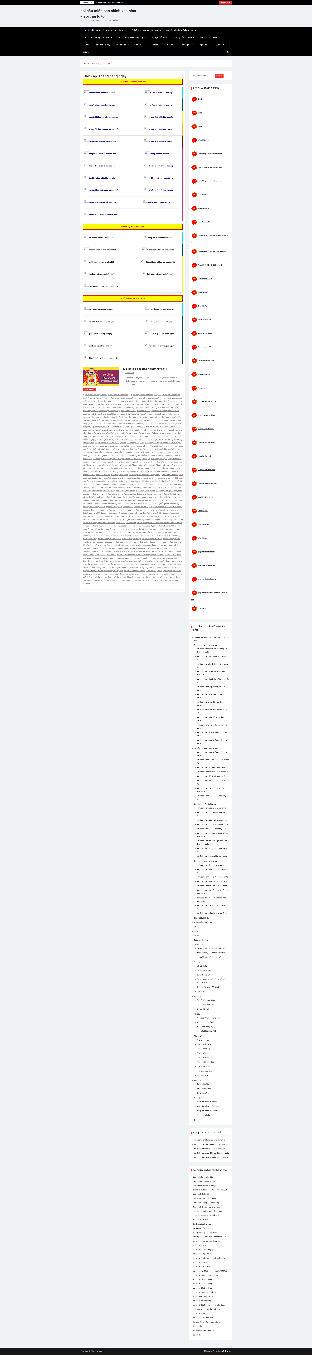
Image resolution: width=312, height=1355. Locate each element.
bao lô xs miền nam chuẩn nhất (101, 274)
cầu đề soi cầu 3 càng (114, 484)
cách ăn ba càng (138, 401)
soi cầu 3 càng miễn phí (170, 532)
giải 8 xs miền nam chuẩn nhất (101, 262)
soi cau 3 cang (111, 520)
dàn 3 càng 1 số (149, 487)
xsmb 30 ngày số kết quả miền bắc (210, 154)
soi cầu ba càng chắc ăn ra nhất (153, 558)
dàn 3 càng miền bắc (128, 494)
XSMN (214, 37)
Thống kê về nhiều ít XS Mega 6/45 (210, 265)
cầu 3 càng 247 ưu (152, 443)
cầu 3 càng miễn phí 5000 (99, 452)
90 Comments (88, 584)
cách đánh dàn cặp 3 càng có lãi (97, 404)
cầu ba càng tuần (164, 478)
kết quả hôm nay (102, 45)
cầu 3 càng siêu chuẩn (137, 456)
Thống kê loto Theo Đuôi (206, 442)
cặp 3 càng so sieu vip (156, 440)
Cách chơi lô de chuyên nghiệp (204, 1186)
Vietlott (137, 45)
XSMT (86, 45)
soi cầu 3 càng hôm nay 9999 (109, 529)
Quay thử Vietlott (204, 1115)
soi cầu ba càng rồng (140, 568)
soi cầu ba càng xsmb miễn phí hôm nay (163, 580)
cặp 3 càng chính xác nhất (171, 417)
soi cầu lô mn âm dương (202, 1301)
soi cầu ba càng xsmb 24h (167, 577)
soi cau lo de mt (219, 1258)
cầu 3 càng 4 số (89, 446)
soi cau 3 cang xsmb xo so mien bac (115, 551)
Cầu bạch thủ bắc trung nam (208, 1018)
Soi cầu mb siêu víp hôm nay (145, 30)
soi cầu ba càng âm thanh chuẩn (154, 551)
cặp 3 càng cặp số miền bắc (116, 417)
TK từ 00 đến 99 (203, 1075)
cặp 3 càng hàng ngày (163, 420)
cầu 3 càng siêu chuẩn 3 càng (157, 456)
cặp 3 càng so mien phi (120, 440)
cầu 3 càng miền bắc (159, 449)
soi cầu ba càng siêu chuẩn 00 (160, 568)
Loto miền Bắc (203, 511)
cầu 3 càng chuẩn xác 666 (164, 446)
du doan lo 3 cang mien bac (170, 497)
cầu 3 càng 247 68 (104, 443)
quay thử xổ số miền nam (206, 565)
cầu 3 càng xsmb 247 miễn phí (98, 475)
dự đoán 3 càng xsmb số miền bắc (147, 516)
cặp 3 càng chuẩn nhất (91, 420)
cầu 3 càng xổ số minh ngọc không (153, 472)
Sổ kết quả (121, 45)
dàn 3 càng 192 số (162, 487)
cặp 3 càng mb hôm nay (144, 430)
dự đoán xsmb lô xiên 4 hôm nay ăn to (212, 772)
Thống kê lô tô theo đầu (206, 429)
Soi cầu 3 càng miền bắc (126, 532)
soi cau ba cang (136, 551)
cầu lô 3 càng (128, 484)
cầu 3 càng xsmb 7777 (119, 475)
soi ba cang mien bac (91, 520)
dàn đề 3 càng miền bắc (119, 497)
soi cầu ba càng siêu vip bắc (134, 571)
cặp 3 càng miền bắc (161, 430)
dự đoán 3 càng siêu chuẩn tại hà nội (143, 510)
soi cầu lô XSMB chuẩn (201, 1305)
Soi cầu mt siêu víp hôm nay (96, 37)
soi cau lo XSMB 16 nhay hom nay (206, 1275)
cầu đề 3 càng (177, 478)
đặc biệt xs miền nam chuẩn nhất (102, 250)
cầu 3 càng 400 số (102, 446)
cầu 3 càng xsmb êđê (170, 475)
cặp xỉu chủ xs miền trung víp (162, 309)
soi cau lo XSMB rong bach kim (204, 1292)
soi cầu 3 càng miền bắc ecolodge (148, 532)
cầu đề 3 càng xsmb (168, 481)
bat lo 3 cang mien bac (123, 401)
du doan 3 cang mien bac (149, 497)
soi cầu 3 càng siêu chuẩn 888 (105, 535)
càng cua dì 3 (122, 414)
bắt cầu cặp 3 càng (93, 398)
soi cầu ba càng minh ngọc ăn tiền (119, 568)
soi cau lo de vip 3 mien (201, 1267)
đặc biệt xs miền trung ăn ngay (101, 321)
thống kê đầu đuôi (204, 374)
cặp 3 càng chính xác (152, 417)
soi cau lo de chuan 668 (212, 1241)
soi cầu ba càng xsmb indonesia (113, 580)
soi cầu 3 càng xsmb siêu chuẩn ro (143, 548)
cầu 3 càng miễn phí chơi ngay (120, 452)
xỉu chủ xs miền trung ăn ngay (101, 309)
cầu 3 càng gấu (106, 449)
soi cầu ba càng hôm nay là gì (142, 561)
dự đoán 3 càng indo (113, 504)
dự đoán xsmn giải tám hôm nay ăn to (212, 881)
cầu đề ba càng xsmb (98, 484)
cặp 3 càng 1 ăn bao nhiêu (146, 414)
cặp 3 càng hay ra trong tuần (124, 423)
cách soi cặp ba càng (152, 404)
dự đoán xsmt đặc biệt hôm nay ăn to (212, 820)
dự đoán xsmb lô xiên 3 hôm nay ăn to (212, 767)
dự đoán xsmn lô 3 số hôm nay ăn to (212, 886)
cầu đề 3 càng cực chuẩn (92, 481)
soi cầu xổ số (198, 1326)
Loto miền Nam (203, 1093)
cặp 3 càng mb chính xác (125, 430)
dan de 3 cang (163, 494)
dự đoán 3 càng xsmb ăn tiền (151, 513)
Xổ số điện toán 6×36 (206, 1000)
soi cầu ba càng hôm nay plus (96, 564)
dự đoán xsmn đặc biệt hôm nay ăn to (212, 877)
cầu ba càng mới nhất (149, 478)
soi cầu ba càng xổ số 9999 (157, 574)
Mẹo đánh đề (214, 1232)
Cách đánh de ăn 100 (201, 1194)
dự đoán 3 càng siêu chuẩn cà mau (115, 510)
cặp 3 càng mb (109, 430)
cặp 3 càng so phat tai (138, 440)
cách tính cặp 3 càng (165, 408)
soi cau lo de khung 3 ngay (203, 1250)
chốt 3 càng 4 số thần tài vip (154, 484)
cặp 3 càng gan (148, 420)
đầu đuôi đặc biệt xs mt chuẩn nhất (103, 358)
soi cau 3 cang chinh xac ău (126, 523)
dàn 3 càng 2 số (176, 487)
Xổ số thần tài (202, 306)
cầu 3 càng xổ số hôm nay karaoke (157, 465)
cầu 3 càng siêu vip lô (142, 459)
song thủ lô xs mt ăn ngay (161, 321)
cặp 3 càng (131, 414)
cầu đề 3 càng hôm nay (111, 481)
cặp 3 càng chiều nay (136, 417)
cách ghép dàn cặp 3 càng (120, 404)
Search (219, 76)
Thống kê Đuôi (203, 1058)
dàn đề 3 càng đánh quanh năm (97, 497)
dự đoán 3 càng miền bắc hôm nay (134, 504)
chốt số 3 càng (171, 484)
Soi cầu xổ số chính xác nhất (203, 1331)
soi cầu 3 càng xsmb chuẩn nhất (148, 545)
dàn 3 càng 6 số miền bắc (145, 491)
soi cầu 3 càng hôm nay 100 (163, 526)
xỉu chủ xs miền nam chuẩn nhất (102, 237)
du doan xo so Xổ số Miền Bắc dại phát (207, 1211)
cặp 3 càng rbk (102, 436)
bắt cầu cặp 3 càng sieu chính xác (135, 398)
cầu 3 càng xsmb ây (153, 475)
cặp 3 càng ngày (134, 433)
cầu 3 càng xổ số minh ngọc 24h (140, 468)
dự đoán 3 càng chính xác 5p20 (113, 500)
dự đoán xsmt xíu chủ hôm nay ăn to (212, 856)
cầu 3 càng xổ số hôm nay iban (132, 465)
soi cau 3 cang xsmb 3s (126, 545)
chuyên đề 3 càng (104, 487)
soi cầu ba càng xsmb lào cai (136, 580)
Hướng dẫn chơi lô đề (184, 37)
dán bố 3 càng (152, 494)
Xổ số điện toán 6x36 (205, 279)
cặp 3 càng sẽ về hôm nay (138, 436)
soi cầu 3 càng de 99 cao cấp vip (123, 526)
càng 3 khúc (111, 414)
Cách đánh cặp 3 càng (153, 401)
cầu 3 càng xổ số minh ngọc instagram (124, 472)
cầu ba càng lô (117, 478)
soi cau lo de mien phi (201, 1258)
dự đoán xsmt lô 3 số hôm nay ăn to (212, 829)
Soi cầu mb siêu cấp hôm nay (179, 30)
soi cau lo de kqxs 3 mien (202, 1254)
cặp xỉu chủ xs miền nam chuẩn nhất (103, 286)
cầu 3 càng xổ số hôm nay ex (109, 465)
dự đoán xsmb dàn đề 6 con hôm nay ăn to (211, 1153)
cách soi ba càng (137, 404)
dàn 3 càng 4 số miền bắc (125, 491)
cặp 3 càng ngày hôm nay (151, 433)
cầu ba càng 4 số (104, 478)
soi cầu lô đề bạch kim (215, 1309)
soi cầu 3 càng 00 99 (125, 520)
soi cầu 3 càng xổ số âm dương (121, 542)
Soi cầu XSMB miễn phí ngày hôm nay (207, 1322)
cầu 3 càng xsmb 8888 (137, 475)
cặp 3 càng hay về (142, 423)
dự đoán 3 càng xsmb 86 (130, 513)
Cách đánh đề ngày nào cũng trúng (206, 1207)
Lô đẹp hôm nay (199, 1232)
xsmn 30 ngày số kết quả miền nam (210, 181)
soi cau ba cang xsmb (149, 577)
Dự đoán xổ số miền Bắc (202, 1228)
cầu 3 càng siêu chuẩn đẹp (103, 459)
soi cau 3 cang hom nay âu (151, 529)
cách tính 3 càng (96, 408)
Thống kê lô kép (203, 1049)
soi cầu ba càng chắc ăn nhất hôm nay (125, 558)
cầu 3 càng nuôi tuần (120, 456)
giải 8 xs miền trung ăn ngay (100, 334)
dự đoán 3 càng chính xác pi (159, 500)
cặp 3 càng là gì (97, 430)
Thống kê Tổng (203, 1066)
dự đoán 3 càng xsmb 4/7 (110, 513)
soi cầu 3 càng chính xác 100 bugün (146, 520)
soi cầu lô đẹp (220, 1305)
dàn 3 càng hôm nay (112, 494)
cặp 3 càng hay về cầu (158, 423)
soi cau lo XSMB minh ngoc (203, 1288)
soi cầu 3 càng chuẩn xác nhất (98, 526)
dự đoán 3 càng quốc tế (96, 507)
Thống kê (186, 45)
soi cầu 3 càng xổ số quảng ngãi (105, 545)
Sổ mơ (86, 52)
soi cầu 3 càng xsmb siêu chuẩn (117, 548)
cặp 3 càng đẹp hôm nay (133, 420)
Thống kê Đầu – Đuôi (205, 1062)
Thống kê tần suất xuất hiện (207, 483)
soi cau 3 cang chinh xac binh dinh (150, 523)
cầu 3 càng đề (95, 449)
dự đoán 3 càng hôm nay (95, 504)
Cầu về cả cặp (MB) (204, 347)
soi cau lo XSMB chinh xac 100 (204, 1279)
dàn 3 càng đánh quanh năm (166, 491)
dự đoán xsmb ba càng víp (170, 516)
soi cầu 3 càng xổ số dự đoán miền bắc (148, 542)
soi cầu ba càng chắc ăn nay (99, 558)
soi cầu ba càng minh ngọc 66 (94, 568)
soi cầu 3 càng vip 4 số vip (99, 542)
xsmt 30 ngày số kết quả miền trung (210, 167)
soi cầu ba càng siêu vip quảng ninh (159, 571)
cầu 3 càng (169, 440)
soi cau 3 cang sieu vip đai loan (109, 539)
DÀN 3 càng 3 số (109, 491)
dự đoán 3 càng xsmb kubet (122, 516)
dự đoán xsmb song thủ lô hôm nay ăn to (211, 1149)
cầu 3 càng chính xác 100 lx (142, 446)
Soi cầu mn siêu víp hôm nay (130, 37)
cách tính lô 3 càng (144, 411)
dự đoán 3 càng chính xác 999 (136, 500)
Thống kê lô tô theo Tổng (206, 470)
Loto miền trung (203, 524)
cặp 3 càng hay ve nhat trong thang (123, 427)
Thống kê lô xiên (204, 1044)
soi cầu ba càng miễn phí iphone (170, 564)
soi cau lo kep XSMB (200, 1271)
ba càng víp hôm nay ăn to (143, 395)
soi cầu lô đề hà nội (200, 1314)
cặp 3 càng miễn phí (104, 433)
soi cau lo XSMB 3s (220, 1271)
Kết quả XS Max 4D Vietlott (208, 987)
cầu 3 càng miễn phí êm (141, 452)
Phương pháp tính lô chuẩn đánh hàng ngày (209, 1237)
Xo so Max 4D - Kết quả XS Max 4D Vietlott (212, 251)
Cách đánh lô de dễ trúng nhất (204, 1198)
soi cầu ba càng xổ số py (102, 577)
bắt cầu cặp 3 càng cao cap (112, 398)
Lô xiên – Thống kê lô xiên (207, 401)
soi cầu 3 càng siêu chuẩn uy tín (157, 535)
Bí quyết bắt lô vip (160, 37)
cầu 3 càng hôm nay (120, 449)
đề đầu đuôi (197, 1335)
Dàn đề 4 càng (134, 497)
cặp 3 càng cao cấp (98, 417)
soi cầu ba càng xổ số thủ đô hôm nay (126, 577)
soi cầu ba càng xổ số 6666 (136, 574)
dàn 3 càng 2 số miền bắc (92, 491)
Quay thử (220, 45)
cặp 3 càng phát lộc (168, 433)
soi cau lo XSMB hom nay (202, 1284)
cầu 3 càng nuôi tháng (103, 456)
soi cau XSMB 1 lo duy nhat (203, 1296)
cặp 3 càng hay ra (106, 423)
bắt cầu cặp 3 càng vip (105, 401)
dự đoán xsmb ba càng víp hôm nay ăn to (111, 3)
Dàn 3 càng (138, 487)
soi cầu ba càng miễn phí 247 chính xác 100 (140, 564)
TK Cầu (170, 45)
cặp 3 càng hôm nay (167, 427)
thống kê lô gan (203, 388)
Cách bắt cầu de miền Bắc (203, 1177)
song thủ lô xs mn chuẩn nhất (160, 238)
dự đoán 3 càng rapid (114, 507)
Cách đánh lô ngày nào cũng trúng (206, 1203)
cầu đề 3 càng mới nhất (129, 481)
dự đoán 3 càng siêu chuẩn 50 (162, 507)
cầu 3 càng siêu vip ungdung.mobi (164, 459)
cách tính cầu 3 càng (128, 411)
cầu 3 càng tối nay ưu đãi (143, 462)
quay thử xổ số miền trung (207, 579)
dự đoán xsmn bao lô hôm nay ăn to (212, 865)
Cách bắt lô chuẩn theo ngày (204, 1181)
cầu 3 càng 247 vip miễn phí (170, 443)
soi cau (102, 520)
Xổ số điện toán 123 (204, 292)
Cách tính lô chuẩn (200, 1190)
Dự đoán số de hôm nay (202, 1224)
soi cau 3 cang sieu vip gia (131, 539)
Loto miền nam (203, 538)
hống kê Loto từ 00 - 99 (206, 497)
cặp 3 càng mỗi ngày (120, 433)
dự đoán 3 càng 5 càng (91, 500)
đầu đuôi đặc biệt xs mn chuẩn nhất (160, 262)
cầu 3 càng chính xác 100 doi (121, 446)
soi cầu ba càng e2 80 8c (121, 561)
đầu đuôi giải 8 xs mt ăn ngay (161, 334)
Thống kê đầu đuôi (204, 456)
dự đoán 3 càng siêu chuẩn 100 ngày (136, 507)
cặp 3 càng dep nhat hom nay (112, 420)
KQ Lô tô (203, 45)
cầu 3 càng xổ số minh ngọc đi (97, 472)
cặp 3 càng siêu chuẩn (157, 436)
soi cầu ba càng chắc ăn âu (127, 555)
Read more (89, 389)
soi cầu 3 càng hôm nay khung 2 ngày (102, 532)
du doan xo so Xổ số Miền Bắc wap (206, 1215)
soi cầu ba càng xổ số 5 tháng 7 (114, 574)
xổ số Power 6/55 (204, 222)
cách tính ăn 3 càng (149, 408)
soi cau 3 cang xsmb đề (169, 545)
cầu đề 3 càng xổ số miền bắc (150, 481)
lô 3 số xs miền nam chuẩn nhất (160, 274)
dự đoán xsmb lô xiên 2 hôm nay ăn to (212, 776)
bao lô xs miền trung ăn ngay (100, 346)
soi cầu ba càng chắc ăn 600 (105, 555)
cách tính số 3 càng (159, 411)
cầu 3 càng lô (134, 449)
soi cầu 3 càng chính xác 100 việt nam (100, 523)
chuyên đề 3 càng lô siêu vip (122, 487)
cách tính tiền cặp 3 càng (96, 414)
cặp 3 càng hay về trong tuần (148, 427)
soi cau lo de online (200, 1262)
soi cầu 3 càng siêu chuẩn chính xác (130, 535)
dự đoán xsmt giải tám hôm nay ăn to (212, 824)
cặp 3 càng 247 (163, 414)
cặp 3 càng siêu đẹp (104, 440)
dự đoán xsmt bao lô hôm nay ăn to (211, 808)
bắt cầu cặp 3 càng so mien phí (160, 398)
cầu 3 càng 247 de (119, 443)
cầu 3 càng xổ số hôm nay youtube (114, 468)
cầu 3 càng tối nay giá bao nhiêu (121, 462)
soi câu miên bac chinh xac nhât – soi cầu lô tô (104, 30)
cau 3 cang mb (145, 449)
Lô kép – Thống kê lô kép (206, 415)
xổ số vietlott (202, 194)
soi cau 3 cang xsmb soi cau (167, 548)
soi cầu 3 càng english (144, 526)
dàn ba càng (141, 494)
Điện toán (154, 45)
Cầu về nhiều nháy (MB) (206, 360)
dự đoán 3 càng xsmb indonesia (100, 516)
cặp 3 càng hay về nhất (100, 427)
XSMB (202, 37)
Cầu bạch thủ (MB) (204, 320)
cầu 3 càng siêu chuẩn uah (123, 459)
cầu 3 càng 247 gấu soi (135, 443)
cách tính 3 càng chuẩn (112, 408)
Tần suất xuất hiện (204, 1071)
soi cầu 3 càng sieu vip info (152, 539)
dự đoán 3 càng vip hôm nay (168, 510)
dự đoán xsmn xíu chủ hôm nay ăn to (212, 913)
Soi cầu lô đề (198, 1309)
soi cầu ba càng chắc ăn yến (100, 561)
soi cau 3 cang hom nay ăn (131, 529)
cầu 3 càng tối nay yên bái (163, 462)
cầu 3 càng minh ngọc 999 (161, 452)
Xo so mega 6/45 (203, 208)
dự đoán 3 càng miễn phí (157, 504)
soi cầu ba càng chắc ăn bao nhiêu (151, 555)
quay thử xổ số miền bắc (206, 552)
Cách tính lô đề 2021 (219, 1190)
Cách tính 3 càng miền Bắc (131, 408)
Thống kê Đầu (203, 1053)
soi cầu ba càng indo (115, 564)
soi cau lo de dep (199, 1245)
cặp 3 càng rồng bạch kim (118, 436)
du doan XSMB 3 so (200, 1220)
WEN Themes (226, 1351)
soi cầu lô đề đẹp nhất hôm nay (204, 1318)
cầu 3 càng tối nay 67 (100, 462)
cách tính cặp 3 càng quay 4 (109, 411)
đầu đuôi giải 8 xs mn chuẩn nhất (160, 250)
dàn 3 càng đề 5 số (97, 494)
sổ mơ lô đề (202, 608)
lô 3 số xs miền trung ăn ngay (162, 346)
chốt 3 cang (138, 484)
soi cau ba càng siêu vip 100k (112, 571)
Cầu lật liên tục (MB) (205, 333)
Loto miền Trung (204, 1088)
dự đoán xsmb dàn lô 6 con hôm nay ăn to (211, 1157)
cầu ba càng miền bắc (132, 478)
